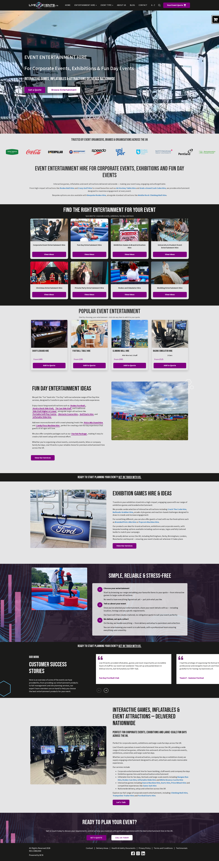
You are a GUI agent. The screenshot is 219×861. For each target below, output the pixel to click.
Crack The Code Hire (177, 509)
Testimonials (181, 848)
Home (67, 5)
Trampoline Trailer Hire (123, 795)
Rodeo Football (77, 405)
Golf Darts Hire (87, 414)
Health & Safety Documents (123, 848)
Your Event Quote (175, 5)
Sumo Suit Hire (150, 785)
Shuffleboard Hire (40, 350)
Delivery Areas (102, 848)
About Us (121, 5)
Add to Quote (49, 365)
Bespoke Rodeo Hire (96, 195)
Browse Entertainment (63, 90)
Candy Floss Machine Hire (47, 425)
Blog (132, 5)
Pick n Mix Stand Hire (93, 422)
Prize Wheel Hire (178, 782)
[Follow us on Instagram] (138, 853)
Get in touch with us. (129, 477)
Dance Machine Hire (151, 782)
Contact (143, 5)
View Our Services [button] (43, 457)
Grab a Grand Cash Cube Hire (153, 188)
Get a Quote (34, 90)
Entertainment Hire (84, 5)
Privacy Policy (145, 848)
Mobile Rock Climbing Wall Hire (152, 195)
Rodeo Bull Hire (67, 188)
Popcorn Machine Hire (149, 522)
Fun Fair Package (79, 433)
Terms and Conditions (163, 848)
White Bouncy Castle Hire (171, 780)
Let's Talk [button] (121, 802)
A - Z (153, 5)
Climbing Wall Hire (121, 350)
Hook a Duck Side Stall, (43, 408)
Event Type (106, 5)
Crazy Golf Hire (85, 188)
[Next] (106, 690)
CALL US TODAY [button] (122, 837)
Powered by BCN (36, 855)
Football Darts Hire (147, 795)
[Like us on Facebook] (133, 853)
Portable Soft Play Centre (44, 414)
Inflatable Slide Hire (42, 417)
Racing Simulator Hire (162, 350)
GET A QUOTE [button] (96, 837)
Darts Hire (165, 782)
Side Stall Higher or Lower (44, 411)
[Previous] (99, 690)
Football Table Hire (81, 350)
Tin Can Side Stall (63, 408)
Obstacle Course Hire (68, 414)
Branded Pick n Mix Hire (125, 522)
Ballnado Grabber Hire (123, 512)
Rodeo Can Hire (129, 780)
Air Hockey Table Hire (126, 188)
